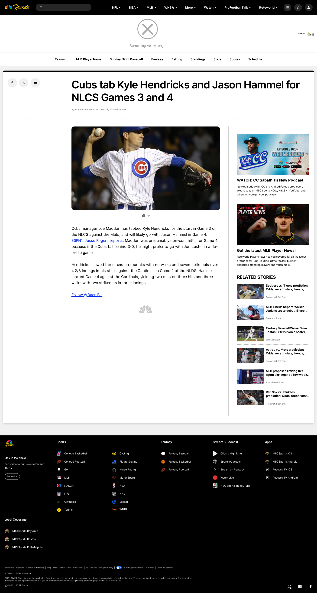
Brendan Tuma (273, 318)
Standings (198, 59)
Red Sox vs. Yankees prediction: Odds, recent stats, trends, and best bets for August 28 (287, 394)
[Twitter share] (23, 82)
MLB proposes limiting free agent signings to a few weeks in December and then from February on (287, 372)
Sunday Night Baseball (126, 59)
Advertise (9, 567)
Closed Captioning (35, 567)
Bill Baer (78, 109)
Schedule (255, 59)
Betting (176, 59)
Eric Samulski (273, 339)
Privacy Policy (106, 567)
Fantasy (157, 59)
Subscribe (12, 476)
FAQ (49, 567)
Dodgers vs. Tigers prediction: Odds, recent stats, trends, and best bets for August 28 (287, 287)
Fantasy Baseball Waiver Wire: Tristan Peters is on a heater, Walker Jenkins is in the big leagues (287, 330)
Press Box (78, 567)
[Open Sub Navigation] (120, 7)
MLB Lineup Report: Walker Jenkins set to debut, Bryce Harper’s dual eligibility (285, 308)
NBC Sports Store (62, 567)
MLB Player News (88, 59)
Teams (60, 59)
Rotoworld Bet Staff (277, 297)
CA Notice (149, 567)
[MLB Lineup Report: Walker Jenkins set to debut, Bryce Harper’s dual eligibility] (250, 312)
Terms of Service (164, 567)
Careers (20, 567)
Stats (217, 59)
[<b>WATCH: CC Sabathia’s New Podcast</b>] (273, 154)
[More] (287, 7)
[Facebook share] (12, 82)
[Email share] (35, 82)
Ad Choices (91, 567)
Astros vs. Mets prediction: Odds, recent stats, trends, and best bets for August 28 (285, 351)
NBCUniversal (24, 573)
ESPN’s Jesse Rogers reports (97, 240)
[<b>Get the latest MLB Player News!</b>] (273, 224)
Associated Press (275, 382)
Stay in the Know (15, 458)
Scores (235, 59)
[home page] (17, 7)
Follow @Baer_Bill (87, 294)
